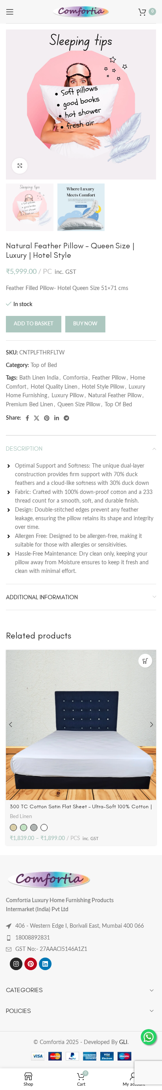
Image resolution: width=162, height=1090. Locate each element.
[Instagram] (16, 964)
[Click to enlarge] (20, 166)
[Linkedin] (45, 964)
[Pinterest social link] (47, 418)
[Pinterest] (30, 964)
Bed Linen (21, 816)
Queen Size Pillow (78, 404)
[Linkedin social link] (56, 418)
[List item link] (81, 938)
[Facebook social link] (27, 418)
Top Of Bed (118, 404)
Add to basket (33, 324)
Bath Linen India (39, 378)
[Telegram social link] (66, 418)
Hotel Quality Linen (54, 387)
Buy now (85, 324)
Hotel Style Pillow (103, 387)
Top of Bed (44, 365)
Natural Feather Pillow (115, 395)
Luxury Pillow (68, 395)
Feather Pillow (109, 378)
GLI (123, 1042)
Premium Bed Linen (29, 404)
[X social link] (36, 418)
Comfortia (75, 378)
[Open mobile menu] (10, 12)
